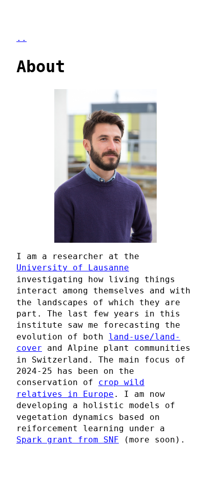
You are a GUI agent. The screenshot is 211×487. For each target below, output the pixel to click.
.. (21, 38)
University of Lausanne (72, 267)
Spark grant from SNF (67, 439)
